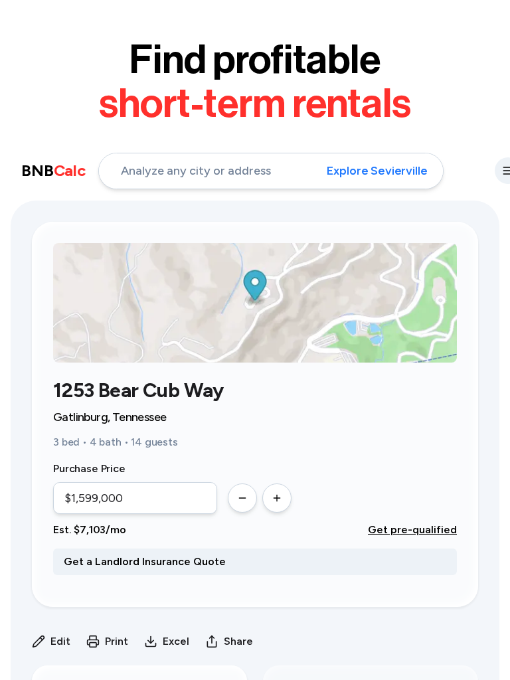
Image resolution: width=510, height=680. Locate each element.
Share (238, 641)
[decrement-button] (242, 498)
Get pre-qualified (412, 529)
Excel (176, 641)
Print (116, 641)
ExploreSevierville (377, 170)
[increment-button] (277, 498)
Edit (60, 641)
